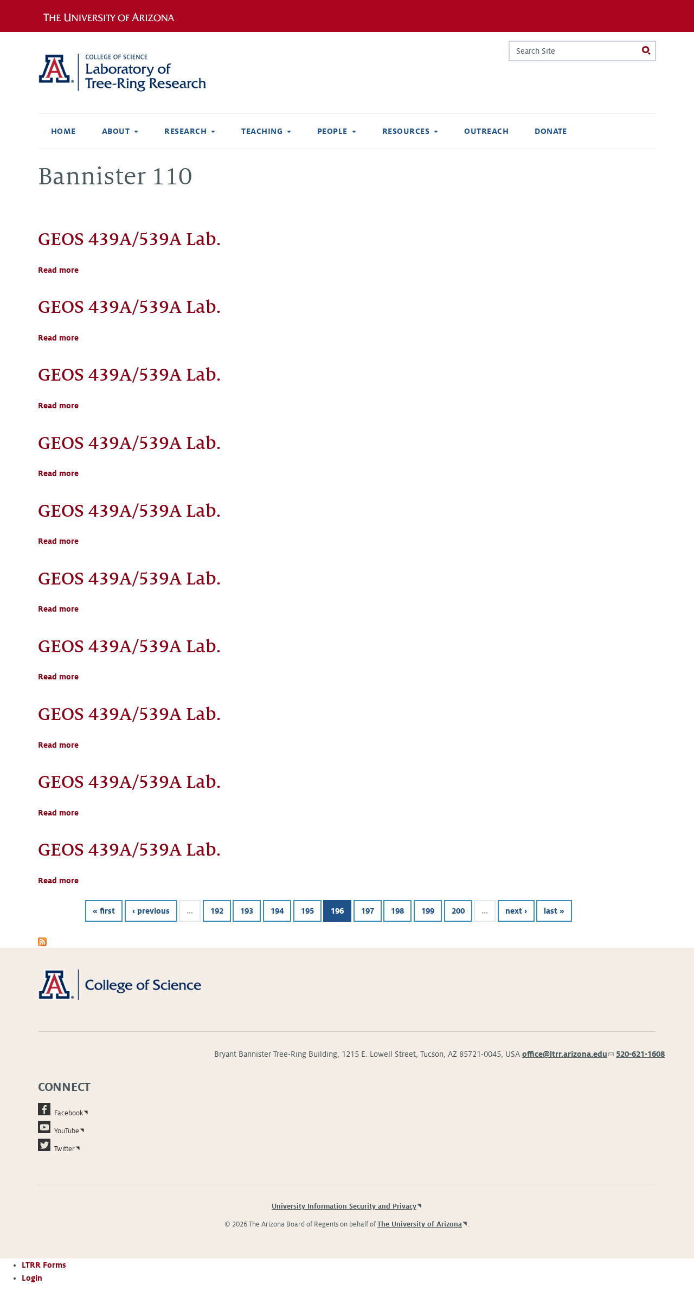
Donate (551, 131)
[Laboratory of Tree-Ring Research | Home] (135, 73)
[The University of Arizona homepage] (113, 15)
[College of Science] (135, 984)
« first (104, 911)
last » (554, 911)
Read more (58, 270)
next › (516, 911)
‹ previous (151, 911)
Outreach (486, 131)
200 (458, 911)
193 (246, 911)
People (332, 131)
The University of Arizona (419, 1224)
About (116, 131)
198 (397, 911)
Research (185, 131)
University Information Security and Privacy (344, 1206)
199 (427, 911)
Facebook (68, 1113)
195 (307, 911)
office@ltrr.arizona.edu (568, 1054)
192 (216, 911)
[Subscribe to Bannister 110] (42, 941)
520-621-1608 (640, 1054)
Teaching (261, 131)
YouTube (66, 1131)
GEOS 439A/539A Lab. (129, 239)
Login (32, 1278)
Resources (405, 131)
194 (277, 911)
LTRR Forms (44, 1265)
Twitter (64, 1149)
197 (367, 911)
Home (63, 131)
